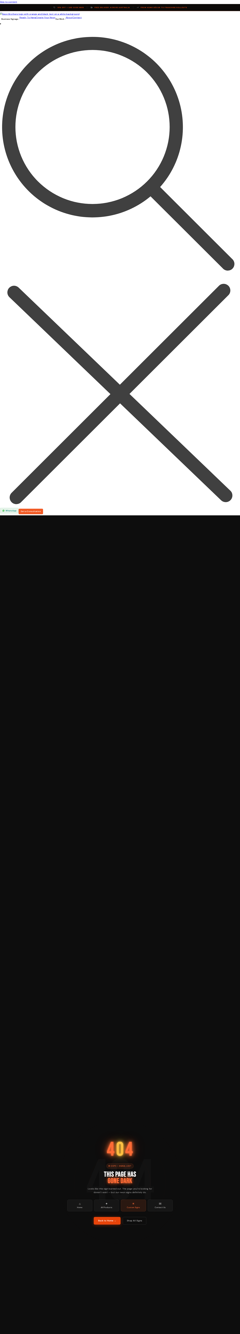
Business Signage (9, 19)
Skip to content (8, 1)
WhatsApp (11, 510)
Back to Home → (107, 1220)
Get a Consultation (31, 511)
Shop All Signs (134, 1220)
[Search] (120, 265)
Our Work (59, 19)
